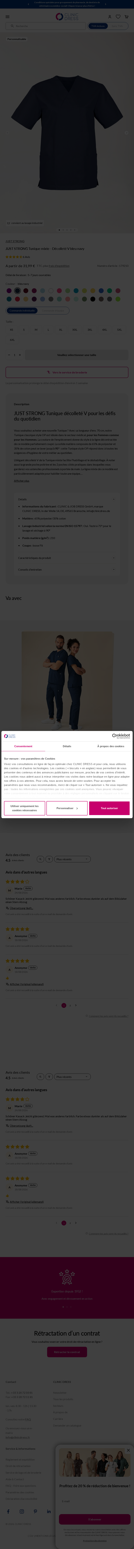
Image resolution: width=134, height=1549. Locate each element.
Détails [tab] (67, 746)
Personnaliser (65, 808)
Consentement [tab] (23, 746)
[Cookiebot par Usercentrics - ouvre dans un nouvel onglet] (114, 736)
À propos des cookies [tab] (110, 746)
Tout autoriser (109, 808)
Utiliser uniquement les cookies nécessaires (24, 808)
